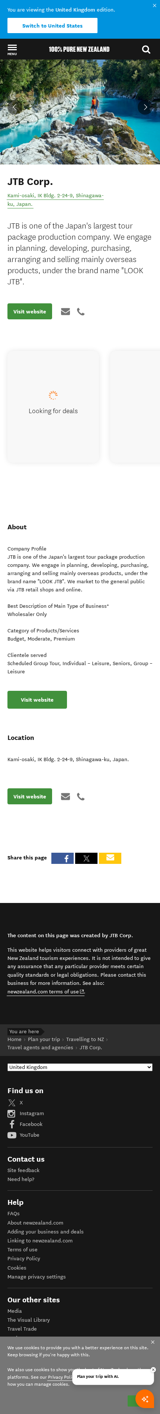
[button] (12, 49)
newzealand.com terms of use (45, 991)
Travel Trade (22, 1329)
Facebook (30, 1124)
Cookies (16, 1268)
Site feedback (23, 1170)
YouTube (28, 1135)
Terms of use (22, 1250)
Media (14, 1311)
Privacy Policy (23, 1258)
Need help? (20, 1179)
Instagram (31, 1113)
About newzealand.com (35, 1223)
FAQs (13, 1213)
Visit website (29, 311)
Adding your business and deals (45, 1232)
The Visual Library (28, 1320)
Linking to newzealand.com (40, 1241)
